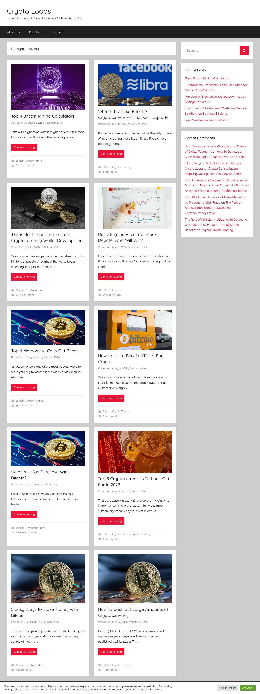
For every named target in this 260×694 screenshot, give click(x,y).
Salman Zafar (55, 122)
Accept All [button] (247, 688)
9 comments (24, 405)
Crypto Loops (29, 11)
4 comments (110, 171)
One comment (25, 165)
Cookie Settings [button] (227, 688)
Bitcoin (20, 160)
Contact (58, 32)
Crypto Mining (34, 160)
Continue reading (24, 147)
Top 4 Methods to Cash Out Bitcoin (45, 350)
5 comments (23, 669)
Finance (117, 290)
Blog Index (36, 32)
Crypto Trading (35, 400)
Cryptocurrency (121, 167)
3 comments (110, 416)
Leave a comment (27, 532)
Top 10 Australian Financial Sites (206, 120)
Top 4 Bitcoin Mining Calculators (42, 116)
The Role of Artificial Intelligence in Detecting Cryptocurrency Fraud (213, 208)
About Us (13, 32)
